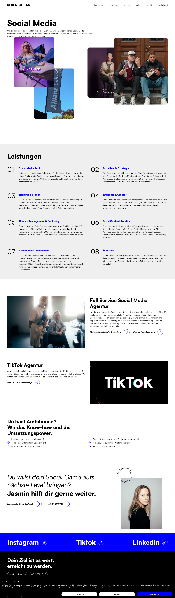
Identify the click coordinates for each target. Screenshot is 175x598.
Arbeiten (115, 5)
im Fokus (162, 5)
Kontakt (149, 5)
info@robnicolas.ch (17, 574)
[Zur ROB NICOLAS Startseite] (18, 5)
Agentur (127, 5)
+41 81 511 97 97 (38, 574)
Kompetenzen (100, 5)
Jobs (138, 5)
